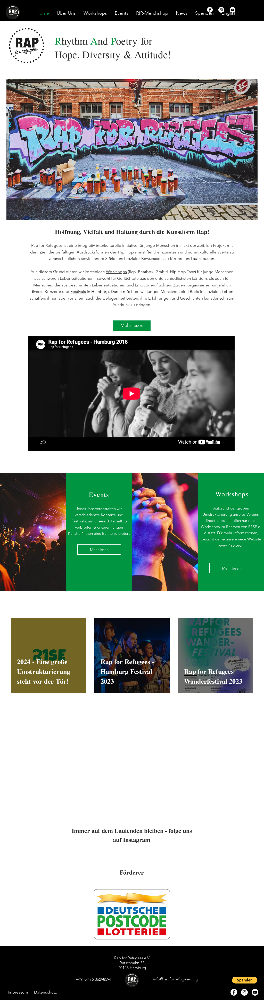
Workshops (116, 271)
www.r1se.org (230, 545)
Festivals (78, 291)
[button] (229, 13)
